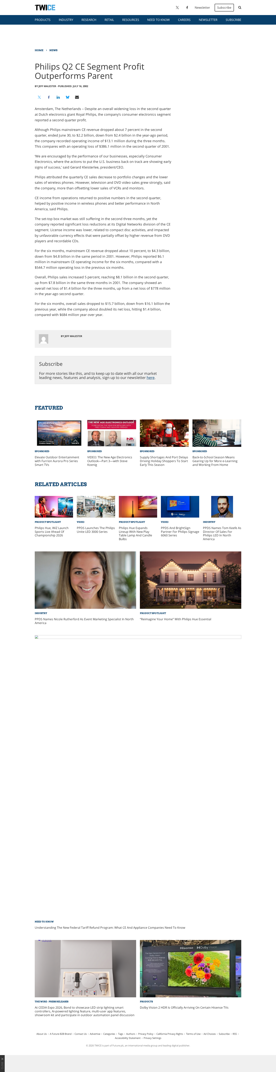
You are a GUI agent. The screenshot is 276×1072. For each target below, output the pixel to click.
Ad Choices (210, 1034)
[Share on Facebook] (49, 97)
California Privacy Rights (169, 1034)
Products (43, 20)
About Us (41, 1034)
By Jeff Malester (45, 86)
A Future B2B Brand (61, 1034)
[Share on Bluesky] (67, 97)
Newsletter (202, 7)
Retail (109, 20)
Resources (130, 20)
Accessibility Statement (128, 1038)
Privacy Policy (145, 1034)
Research (88, 20)
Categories (109, 1034)
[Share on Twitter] (39, 97)
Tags (120, 1034)
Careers (184, 20)
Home (39, 50)
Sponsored (42, 451)
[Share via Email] (77, 97)
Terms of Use (193, 1034)
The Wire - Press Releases (51, 1001)
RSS (235, 1034)
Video (80, 522)
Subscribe (224, 7)
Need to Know (158, 20)
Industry (66, 20)
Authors (130, 1034)
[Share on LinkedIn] (58, 97)
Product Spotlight (48, 522)
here (151, 377)
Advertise (95, 1034)
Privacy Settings (152, 1038)
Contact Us (81, 1034)
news (53, 50)
